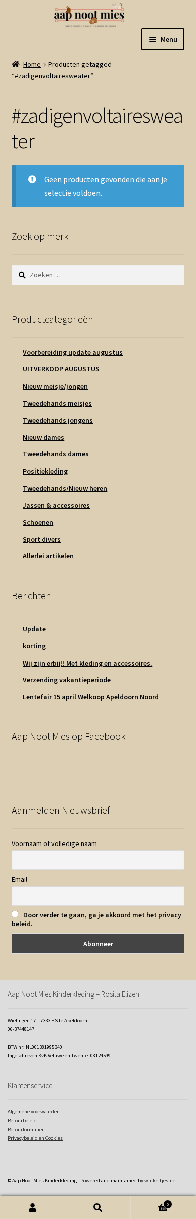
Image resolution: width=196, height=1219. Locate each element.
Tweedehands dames (56, 453)
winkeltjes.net (160, 1180)
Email (19, 879)
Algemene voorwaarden (34, 1111)
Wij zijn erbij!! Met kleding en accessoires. (87, 663)
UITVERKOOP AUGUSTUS (61, 368)
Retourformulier (26, 1129)
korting (34, 645)
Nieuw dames (43, 437)
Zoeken (98, 1207)
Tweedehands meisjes (57, 403)
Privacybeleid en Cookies (35, 1138)
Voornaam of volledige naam (54, 843)
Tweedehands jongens (58, 420)
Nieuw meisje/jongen (55, 386)
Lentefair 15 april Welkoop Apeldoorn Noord (91, 696)
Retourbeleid (22, 1120)
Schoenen (38, 522)
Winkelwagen (150, 1202)
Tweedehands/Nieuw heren (65, 488)
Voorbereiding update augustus (73, 352)
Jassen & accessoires (56, 505)
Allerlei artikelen (48, 555)
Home (32, 64)
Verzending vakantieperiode (67, 679)
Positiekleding (45, 471)
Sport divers (42, 539)
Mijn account (32, 1207)
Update (34, 628)
